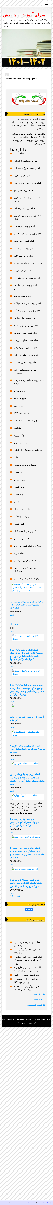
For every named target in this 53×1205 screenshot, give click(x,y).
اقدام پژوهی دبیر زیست (24, 241)
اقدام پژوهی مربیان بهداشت (26, 325)
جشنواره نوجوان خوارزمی (25, 465)
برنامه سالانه (19, 391)
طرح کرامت (39, 994)
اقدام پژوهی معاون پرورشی (26, 355)
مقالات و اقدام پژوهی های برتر (27, 546)
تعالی (16, 457)
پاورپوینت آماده (20, 398)
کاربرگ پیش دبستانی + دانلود (27, 975)
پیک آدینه (17, 428)
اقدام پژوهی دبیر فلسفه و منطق (28, 263)
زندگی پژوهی (19, 487)
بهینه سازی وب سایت (23, 1023)
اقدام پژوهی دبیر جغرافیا (24, 208)
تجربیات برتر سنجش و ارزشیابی (28, 450)
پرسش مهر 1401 (21, 413)
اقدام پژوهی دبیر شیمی (24, 248)
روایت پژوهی (19, 479)
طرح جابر (18, 501)
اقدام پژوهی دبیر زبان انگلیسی (27, 233)
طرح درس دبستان (22, 509)
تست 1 (14, 624)
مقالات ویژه (19, 553)
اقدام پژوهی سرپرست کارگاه (27, 310)
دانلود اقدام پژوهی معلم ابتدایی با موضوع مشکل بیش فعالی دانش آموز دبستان (27, 748)
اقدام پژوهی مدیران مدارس (26, 318)
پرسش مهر (19, 405)
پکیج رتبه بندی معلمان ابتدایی (27, 420)
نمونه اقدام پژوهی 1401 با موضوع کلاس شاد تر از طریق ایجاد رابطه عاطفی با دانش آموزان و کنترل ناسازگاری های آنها (26, 654)
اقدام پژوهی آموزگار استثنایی (27, 168)
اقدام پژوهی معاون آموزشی (26, 340)
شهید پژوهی (19, 494)
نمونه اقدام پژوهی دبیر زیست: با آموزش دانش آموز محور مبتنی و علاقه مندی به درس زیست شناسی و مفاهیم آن (27, 852)
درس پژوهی (19, 472)
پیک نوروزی (19, 435)
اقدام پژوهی (19, 153)
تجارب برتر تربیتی (21, 442)
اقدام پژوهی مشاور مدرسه (25, 333)
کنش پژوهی (19, 524)
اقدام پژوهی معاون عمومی (26, 362)
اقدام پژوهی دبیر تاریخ (23, 190)
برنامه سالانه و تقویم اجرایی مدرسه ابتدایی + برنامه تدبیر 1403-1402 (26, 604)
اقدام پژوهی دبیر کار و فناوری (27, 278)
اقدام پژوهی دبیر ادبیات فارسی (27, 183)
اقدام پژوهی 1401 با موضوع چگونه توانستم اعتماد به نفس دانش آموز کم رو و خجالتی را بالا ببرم (26, 883)
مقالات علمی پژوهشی (24, 538)
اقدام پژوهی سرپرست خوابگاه (27, 303)
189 (18, 896)
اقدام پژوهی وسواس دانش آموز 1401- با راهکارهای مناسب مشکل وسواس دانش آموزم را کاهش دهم (27, 779)
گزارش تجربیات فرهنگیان (25, 531)
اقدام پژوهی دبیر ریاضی (24, 226)
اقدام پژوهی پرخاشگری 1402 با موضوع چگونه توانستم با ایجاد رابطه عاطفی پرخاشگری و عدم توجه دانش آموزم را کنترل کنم (27, 689)
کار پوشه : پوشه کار (22, 516)
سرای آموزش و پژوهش (24, 15)
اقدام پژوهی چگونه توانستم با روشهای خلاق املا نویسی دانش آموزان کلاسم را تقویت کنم (24, 822)
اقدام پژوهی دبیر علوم (23, 256)
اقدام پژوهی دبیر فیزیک (24, 270)
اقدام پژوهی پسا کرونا (23, 175)
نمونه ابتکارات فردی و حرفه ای (27, 560)
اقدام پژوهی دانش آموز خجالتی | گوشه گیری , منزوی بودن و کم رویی (28, 960)
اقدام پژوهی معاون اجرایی (25, 347)
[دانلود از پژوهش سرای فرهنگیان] (26, 62)
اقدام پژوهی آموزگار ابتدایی (26, 161)
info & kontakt (44, 1203)
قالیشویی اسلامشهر (36, 1004)
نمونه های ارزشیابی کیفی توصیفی (29, 578)
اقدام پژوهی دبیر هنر (23, 296)
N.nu (30, 1203)
